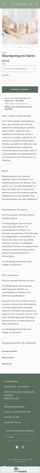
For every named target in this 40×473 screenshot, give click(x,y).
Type (4, 64)
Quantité (5, 75)
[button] (3, 4)
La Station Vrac (16, 459)
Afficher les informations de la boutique (18, 108)
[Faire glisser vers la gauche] (14, 47)
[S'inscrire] (33, 437)
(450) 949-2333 (11, 398)
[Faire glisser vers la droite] (25, 47)
